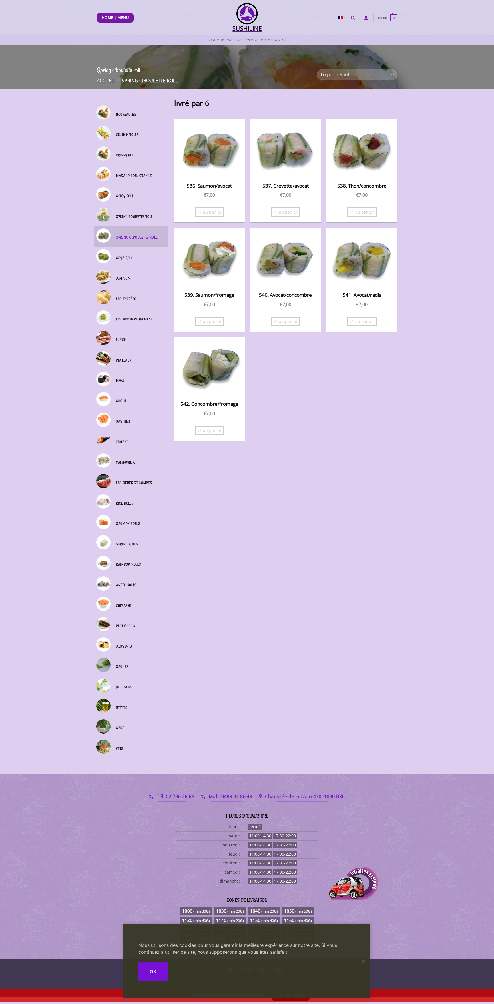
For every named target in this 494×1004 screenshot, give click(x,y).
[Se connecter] (366, 17)
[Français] (342, 17)
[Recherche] (353, 18)
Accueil (106, 80)
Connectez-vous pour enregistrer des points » (247, 39)
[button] (387, 17)
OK (153, 971)
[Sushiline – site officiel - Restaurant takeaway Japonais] (247, 17)
